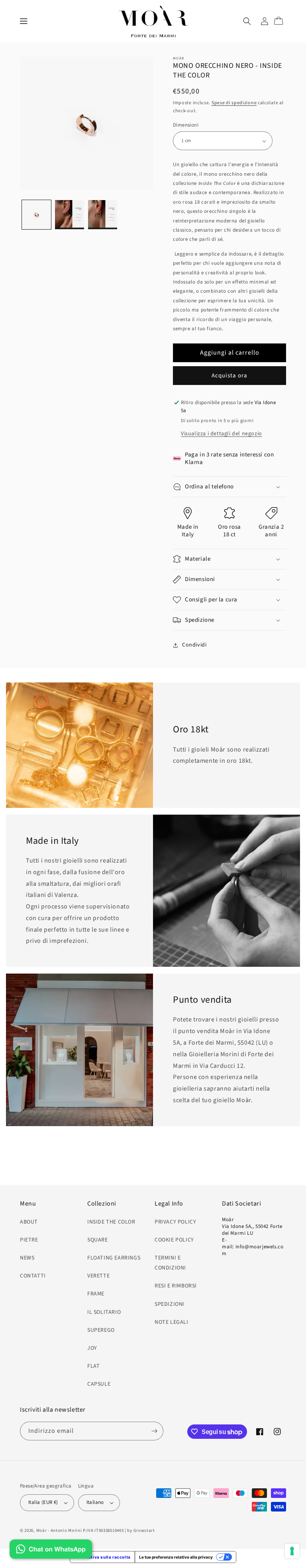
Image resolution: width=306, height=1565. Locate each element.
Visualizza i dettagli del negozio (221, 434)
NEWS (27, 1258)
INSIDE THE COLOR (111, 1222)
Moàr (41, 1530)
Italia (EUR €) (43, 1502)
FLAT (93, 1366)
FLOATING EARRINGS (113, 1258)
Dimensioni (185, 125)
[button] (24, 21)
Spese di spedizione (234, 102)
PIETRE (29, 1240)
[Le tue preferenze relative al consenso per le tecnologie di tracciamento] (292, 1551)
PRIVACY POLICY (175, 1222)
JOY (92, 1348)
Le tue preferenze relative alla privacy (176, 1557)
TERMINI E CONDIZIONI (170, 1263)
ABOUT (29, 1222)
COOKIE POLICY (174, 1240)
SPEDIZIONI (169, 1304)
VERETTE (98, 1276)
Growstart (144, 1530)
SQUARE (97, 1240)
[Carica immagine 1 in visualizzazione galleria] (36, 214)
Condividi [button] (194, 645)
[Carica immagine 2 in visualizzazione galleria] (69, 214)
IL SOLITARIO (104, 1312)
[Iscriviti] (154, 1431)
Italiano (95, 1502)
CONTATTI (33, 1276)
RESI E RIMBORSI (176, 1286)
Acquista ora (229, 375)
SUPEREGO (101, 1330)
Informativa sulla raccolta (102, 1557)
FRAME (95, 1294)
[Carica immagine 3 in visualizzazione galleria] (102, 214)
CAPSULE (98, 1384)
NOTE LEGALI (171, 1322)
